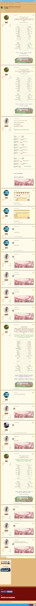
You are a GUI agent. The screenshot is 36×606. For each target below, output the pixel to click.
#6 (33, 226)
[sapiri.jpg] (22, 196)
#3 (33, 118)
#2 (33, 67)
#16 (33, 436)
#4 (33, 190)
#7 (33, 240)
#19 (33, 523)
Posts (2, 25)
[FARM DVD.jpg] (22, 214)
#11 (33, 307)
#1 (33, 15)
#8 (33, 254)
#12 (33, 324)
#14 (33, 406)
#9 (33, 272)
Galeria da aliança (12, 597)
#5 (33, 208)
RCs (7, 597)
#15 (33, 422)
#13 (33, 392)
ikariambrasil (3, 597)
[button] (1, 1)
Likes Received (4, 24)
